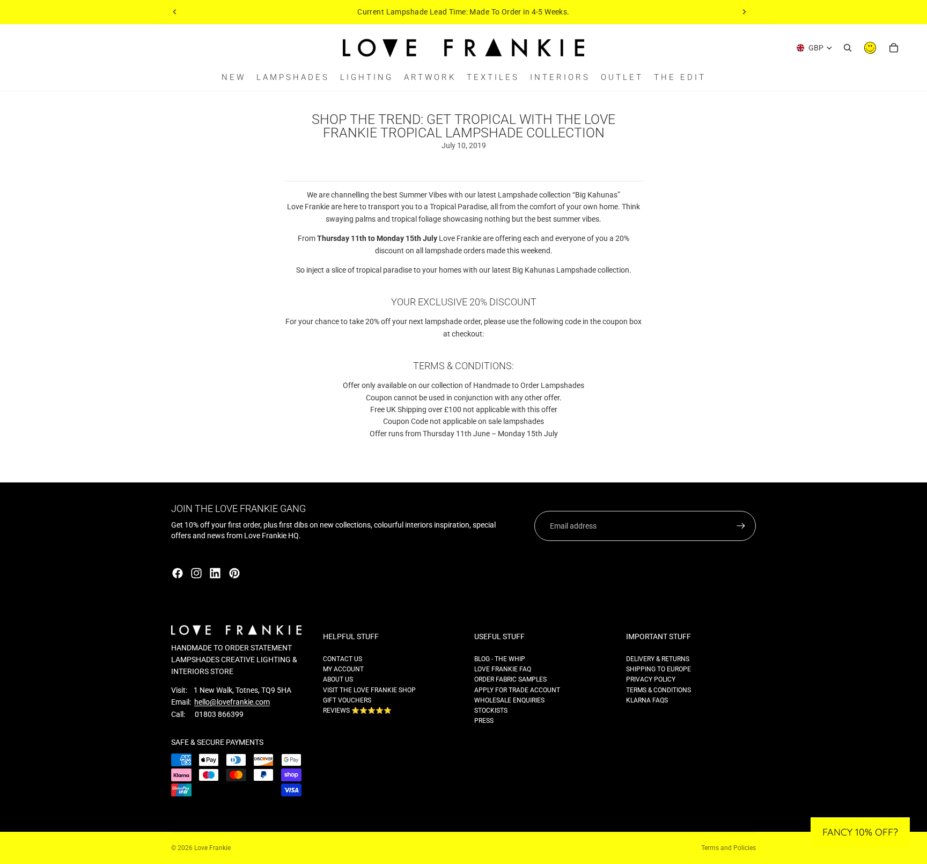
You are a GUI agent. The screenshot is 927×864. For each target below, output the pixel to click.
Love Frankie (212, 848)
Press (484, 720)
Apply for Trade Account (517, 690)
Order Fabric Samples (510, 679)
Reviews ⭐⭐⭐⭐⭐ (357, 710)
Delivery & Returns (657, 659)
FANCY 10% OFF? (860, 832)
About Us (338, 679)
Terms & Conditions (658, 690)
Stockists (490, 710)
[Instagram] (196, 573)
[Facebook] (177, 573)
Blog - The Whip (499, 659)
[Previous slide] (175, 12)
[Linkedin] (215, 573)
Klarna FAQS (647, 700)
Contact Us (342, 659)
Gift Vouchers (347, 700)
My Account (343, 669)
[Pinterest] (234, 573)
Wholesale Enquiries (509, 700)
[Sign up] (741, 526)
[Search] (847, 48)
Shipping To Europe (658, 669)
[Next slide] (744, 12)
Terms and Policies (728, 848)
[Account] (870, 48)
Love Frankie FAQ (502, 669)
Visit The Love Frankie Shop (369, 690)
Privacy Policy (650, 679)
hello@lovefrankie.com (232, 702)
